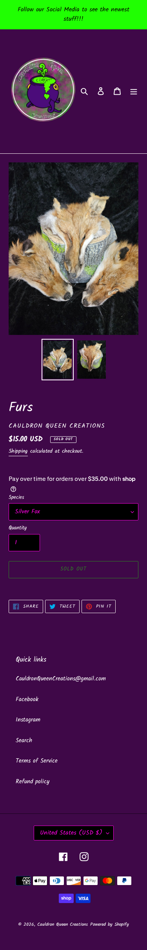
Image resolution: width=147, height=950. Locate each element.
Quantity (18, 528)
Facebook (27, 699)
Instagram (28, 720)
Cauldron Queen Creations (62, 924)
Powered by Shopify (109, 924)
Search (24, 740)
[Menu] (133, 91)
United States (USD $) (71, 833)
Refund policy (32, 781)
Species (16, 498)
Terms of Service (37, 761)
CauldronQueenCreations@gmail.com (61, 679)
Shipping (18, 451)
